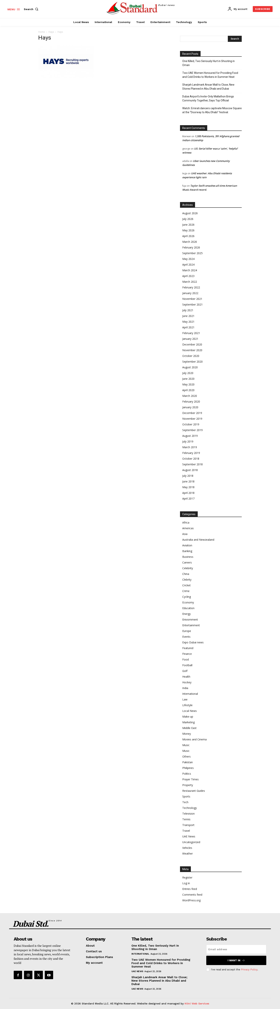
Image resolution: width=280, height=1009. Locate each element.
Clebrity (186, 579)
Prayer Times (190, 779)
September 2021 (192, 304)
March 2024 (189, 270)
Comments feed (192, 894)
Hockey (186, 682)
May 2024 (188, 259)
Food (185, 659)
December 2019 (192, 413)
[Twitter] (38, 975)
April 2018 (188, 493)
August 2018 (190, 470)
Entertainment (191, 625)
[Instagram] (28, 975)
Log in (186, 883)
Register (187, 877)
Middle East (189, 728)
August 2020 (190, 367)
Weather (187, 853)
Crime (186, 591)
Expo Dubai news (193, 642)
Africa (185, 522)
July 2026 (187, 219)
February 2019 (191, 453)
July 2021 (187, 310)
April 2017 (188, 498)
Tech (185, 802)
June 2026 (188, 224)
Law (184, 699)
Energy (186, 614)
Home (41, 31)
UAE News (188, 836)
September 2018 (192, 464)
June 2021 (188, 316)
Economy (188, 602)
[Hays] (66, 77)
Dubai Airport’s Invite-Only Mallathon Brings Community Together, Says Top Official (208, 98)
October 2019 (190, 424)
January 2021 (190, 339)
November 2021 (192, 299)
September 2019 (192, 430)
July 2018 (187, 475)
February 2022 (191, 287)
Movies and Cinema (194, 739)
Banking (187, 551)
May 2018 (188, 487)
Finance (187, 654)
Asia (184, 534)
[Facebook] (18, 975)
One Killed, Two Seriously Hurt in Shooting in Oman (208, 63)
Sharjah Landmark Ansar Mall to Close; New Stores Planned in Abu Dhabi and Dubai (208, 86)
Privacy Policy (249, 969)
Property (187, 785)
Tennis (186, 819)
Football (187, 665)
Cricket (186, 585)
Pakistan (187, 762)
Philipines (188, 768)
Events (186, 636)
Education (188, 608)
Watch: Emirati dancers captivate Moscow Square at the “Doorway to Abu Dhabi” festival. (212, 110)
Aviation (187, 545)
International (190, 693)
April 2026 (188, 236)
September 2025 (192, 253)
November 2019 (192, 418)
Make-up (187, 716)
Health (186, 676)
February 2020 (191, 401)
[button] (32, 9)
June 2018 (188, 481)
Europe (186, 631)
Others (186, 756)
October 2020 (190, 356)
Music (186, 745)
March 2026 (189, 241)
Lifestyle (187, 705)
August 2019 (190, 436)
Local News (189, 711)
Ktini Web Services (197, 1003)
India (185, 688)
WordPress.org (191, 900)
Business (187, 557)
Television (188, 813)
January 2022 (190, 293)
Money (186, 733)
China (185, 574)
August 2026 (190, 213)
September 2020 (192, 361)
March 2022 (189, 281)
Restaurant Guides (193, 791)
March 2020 (189, 396)
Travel (186, 830)
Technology (189, 808)
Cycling (186, 596)
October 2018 (190, 458)
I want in (234, 960)
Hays (51, 31)
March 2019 (189, 447)
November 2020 (192, 350)
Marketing (188, 722)
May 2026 (188, 230)
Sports (186, 796)
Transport (188, 825)
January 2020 (190, 407)
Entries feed (189, 889)
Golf (184, 671)
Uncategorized (191, 842)
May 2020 (188, 384)
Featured (187, 648)
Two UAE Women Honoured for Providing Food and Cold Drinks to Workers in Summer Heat (210, 74)
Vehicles (187, 848)
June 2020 (188, 378)
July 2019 (187, 441)
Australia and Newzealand (198, 539)
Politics (186, 773)
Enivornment (190, 619)
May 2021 (188, 321)
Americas (188, 528)
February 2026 (191, 247)
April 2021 (188, 327)
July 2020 (187, 373)
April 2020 (188, 390)
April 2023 (188, 276)
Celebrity (187, 568)
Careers (187, 562)
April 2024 (188, 264)
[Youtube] (49, 975)
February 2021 (191, 333)
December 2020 (192, 344)
